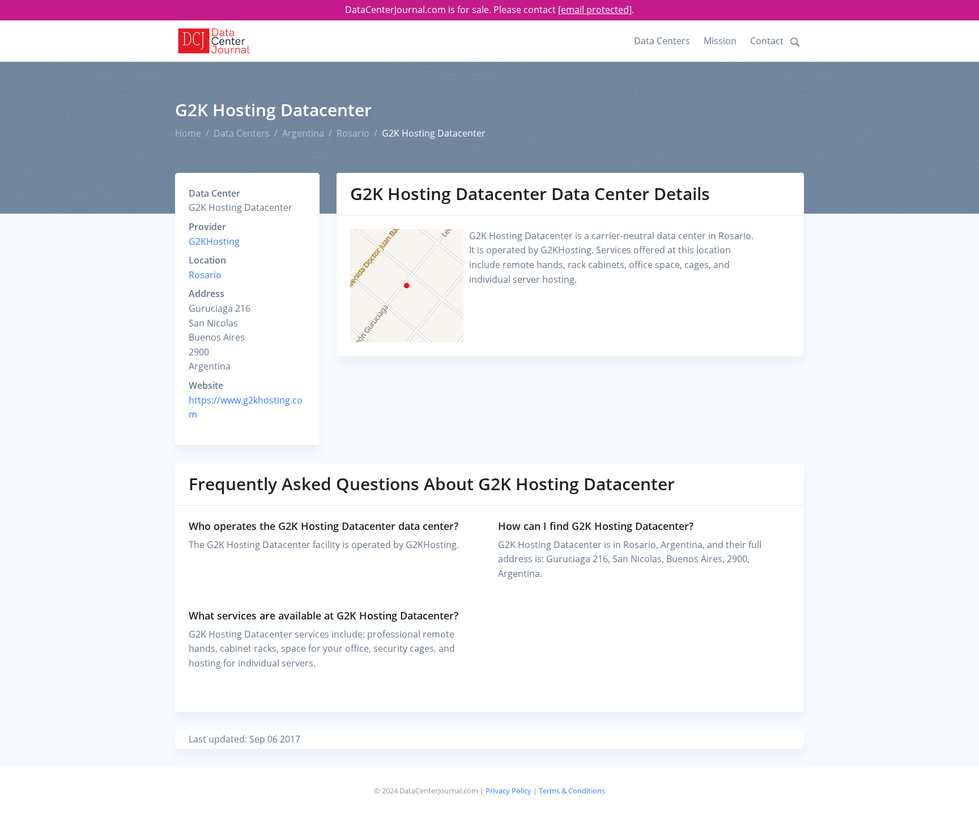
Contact (767, 41)
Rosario (353, 133)
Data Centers (662, 41)
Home (188, 133)
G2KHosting (214, 241)
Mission (720, 41)
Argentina (303, 133)
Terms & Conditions (572, 791)
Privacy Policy (508, 791)
